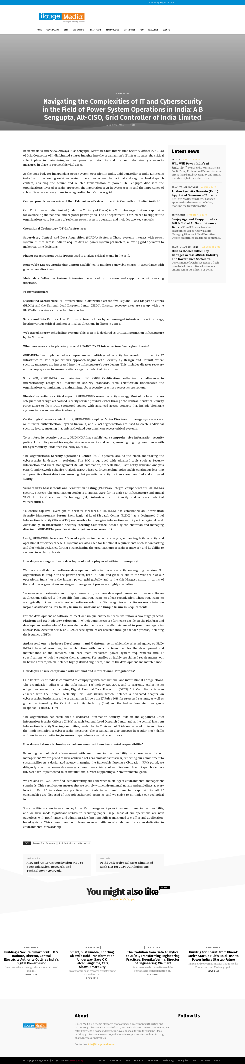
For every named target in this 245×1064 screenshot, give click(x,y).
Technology (112, 29)
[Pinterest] (125, 137)
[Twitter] (193, 1025)
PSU (142, 29)
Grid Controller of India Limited (74, 843)
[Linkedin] (192, 2)
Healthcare (95, 29)
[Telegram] (148, 137)
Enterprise (129, 29)
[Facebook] (181, 2)
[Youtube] (209, 2)
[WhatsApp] (132, 137)
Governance (52, 29)
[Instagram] (187, 2)
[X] (203, 2)
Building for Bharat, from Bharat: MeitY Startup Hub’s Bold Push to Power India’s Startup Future (213, 956)
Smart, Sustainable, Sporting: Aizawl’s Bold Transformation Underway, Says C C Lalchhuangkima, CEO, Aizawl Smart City (92, 959)
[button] (208, 30)
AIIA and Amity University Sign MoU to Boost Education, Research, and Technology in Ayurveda (54, 866)
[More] (155, 137)
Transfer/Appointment (185, 187)
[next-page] (125, 986)
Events (166, 29)
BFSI (66, 29)
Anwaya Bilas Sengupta (44, 843)
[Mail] (198, 2)
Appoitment (178, 215)
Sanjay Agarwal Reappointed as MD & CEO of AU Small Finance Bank (194, 223)
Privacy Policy (76, 1060)
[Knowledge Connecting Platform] (34, 1026)
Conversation (122, 93)
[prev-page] (118, 986)
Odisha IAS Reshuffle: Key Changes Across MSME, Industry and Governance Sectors (195, 255)
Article (176, 159)
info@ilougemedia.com (102, 1044)
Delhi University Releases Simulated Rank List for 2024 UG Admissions (126, 864)
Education (78, 29)
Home (39, 29)
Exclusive (153, 29)
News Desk (31, 975)
